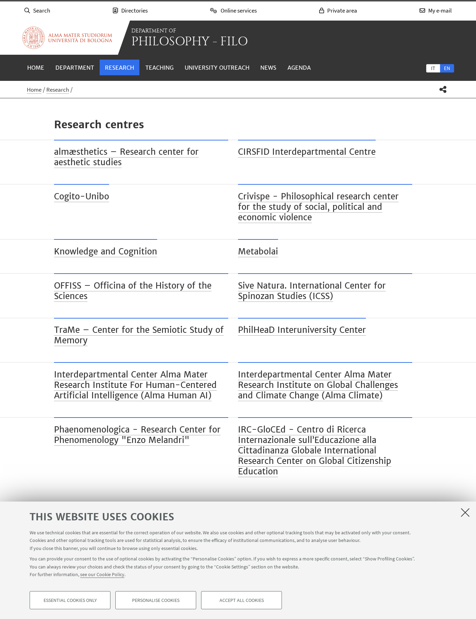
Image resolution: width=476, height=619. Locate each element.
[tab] (433, 68)
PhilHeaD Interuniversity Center (302, 329)
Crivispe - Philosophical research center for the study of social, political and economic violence (318, 207)
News (268, 67)
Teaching (159, 67)
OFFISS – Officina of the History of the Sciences (133, 290)
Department (74, 67)
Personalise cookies (155, 600)
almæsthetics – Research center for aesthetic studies (126, 157)
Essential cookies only (70, 600)
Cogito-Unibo (81, 196)
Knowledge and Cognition (105, 251)
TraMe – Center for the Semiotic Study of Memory (139, 335)
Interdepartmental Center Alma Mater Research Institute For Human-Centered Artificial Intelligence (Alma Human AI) (135, 385)
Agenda (299, 67)
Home (35, 67)
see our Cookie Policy (102, 574)
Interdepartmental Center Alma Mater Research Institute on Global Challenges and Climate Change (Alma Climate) (318, 385)
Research (119, 67)
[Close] (465, 512)
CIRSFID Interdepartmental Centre (307, 151)
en (447, 68)
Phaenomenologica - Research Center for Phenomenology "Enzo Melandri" (137, 434)
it (433, 68)
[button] (443, 89)
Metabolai (258, 251)
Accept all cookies (242, 600)
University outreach (217, 67)
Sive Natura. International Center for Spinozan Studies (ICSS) (312, 290)
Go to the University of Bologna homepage (67, 37)
